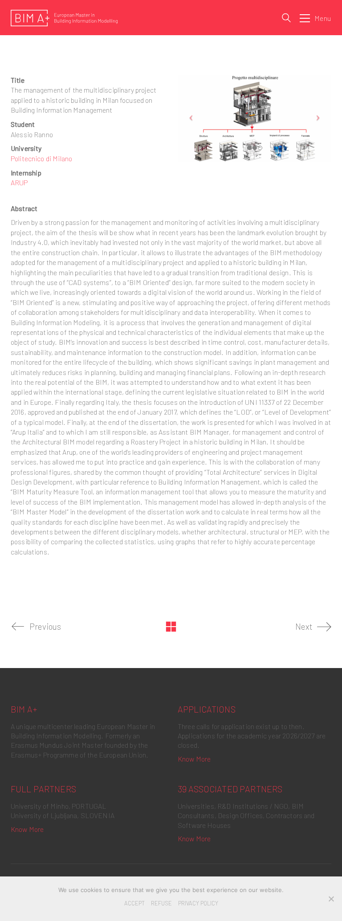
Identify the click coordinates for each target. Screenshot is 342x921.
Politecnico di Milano (41, 158)
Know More (194, 758)
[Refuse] (330, 898)
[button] (315, 18)
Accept (134, 903)
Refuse (161, 903)
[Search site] (286, 19)
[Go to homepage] (64, 18)
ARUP (19, 182)
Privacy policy (198, 903)
